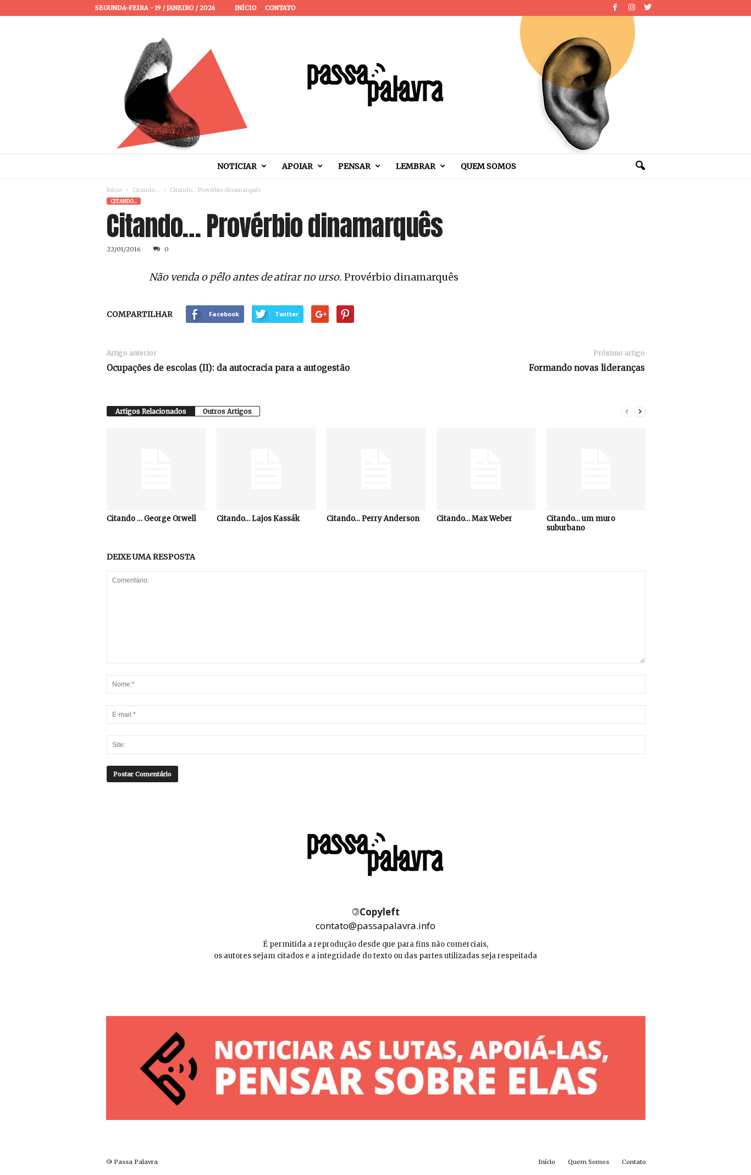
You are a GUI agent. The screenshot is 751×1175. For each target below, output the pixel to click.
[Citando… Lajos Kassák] (266, 469)
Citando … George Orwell (151, 518)
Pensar (354, 166)
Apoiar (297, 166)
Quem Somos (488, 166)
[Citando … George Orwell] (156, 469)
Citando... (145, 190)
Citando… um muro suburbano (580, 523)
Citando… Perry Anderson (373, 518)
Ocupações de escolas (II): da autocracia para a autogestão (228, 368)
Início (246, 8)
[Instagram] (631, 8)
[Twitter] (648, 8)
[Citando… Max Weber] (486, 469)
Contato (280, 8)
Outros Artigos (227, 411)
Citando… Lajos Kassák (258, 518)
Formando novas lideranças (587, 368)
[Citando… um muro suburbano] (595, 469)
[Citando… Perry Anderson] (376, 469)
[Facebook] (615, 8)
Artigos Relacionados (150, 411)
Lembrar (415, 166)
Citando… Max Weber (474, 518)
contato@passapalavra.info (375, 925)
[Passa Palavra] (375, 84)
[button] (640, 166)
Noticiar (237, 166)
